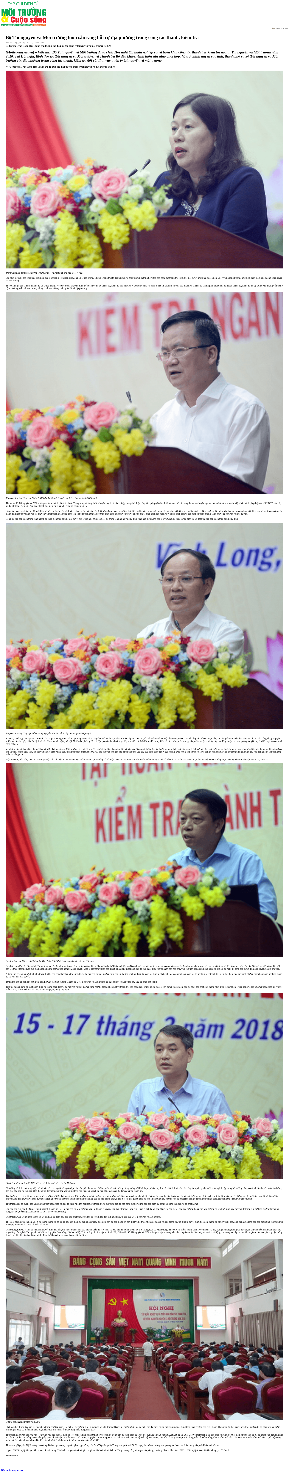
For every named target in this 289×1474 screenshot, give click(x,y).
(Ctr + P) (281, 28)
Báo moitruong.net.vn (12, 1470)
